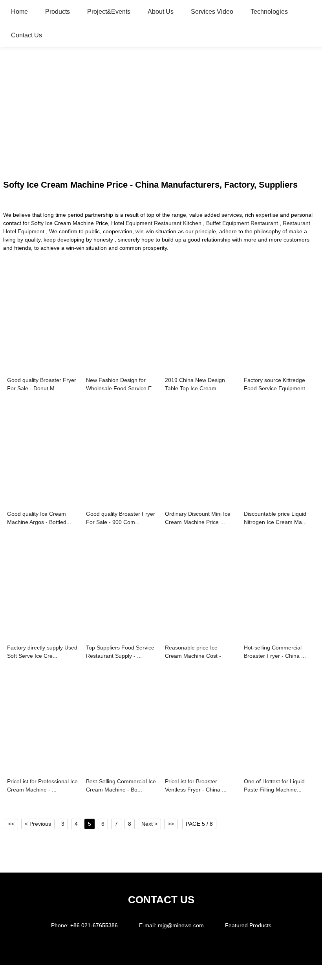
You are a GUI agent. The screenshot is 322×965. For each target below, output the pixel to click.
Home (19, 11)
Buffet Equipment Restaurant (242, 223)
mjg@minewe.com (181, 925)
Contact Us (26, 35)
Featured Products (248, 925)
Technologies (269, 11)
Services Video (212, 11)
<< (11, 824)
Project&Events (108, 11)
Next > (149, 824)
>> (171, 824)
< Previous (38, 824)
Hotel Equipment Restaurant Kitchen (156, 223)
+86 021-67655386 (94, 925)
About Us (161, 11)
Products (57, 11)
